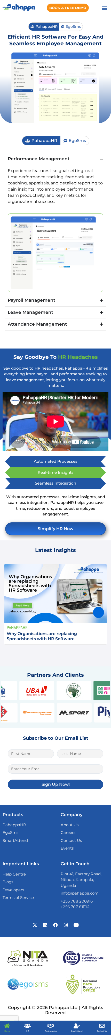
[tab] (43, 26)
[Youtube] (76, 925)
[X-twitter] (34, 925)
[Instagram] (65, 925)
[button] (104, 8)
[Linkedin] (45, 925)
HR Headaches (78, 357)
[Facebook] (55, 925)
